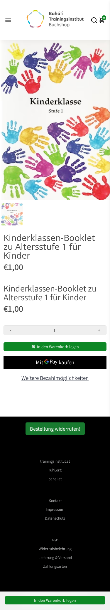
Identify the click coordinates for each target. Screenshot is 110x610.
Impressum (55, 509)
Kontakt (55, 500)
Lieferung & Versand (55, 557)
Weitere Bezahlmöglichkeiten (55, 377)
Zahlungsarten (55, 566)
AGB (55, 539)
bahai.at (55, 478)
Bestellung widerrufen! (55, 428)
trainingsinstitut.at (55, 461)
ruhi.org (55, 470)
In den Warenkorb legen (55, 600)
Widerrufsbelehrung (55, 548)
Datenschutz (55, 518)
